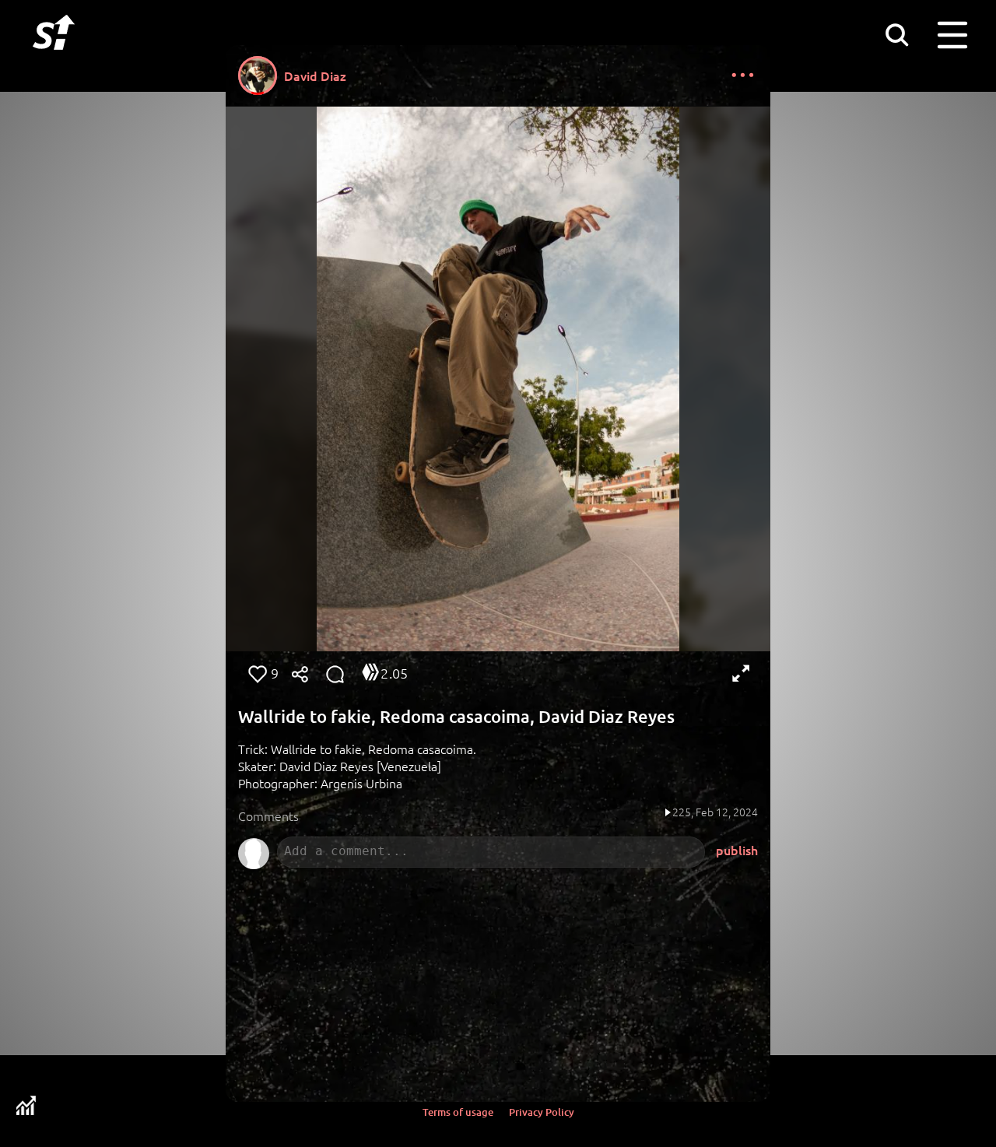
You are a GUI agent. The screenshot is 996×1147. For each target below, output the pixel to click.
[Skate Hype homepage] (53, 58)
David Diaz (315, 75)
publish (737, 849)
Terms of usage (458, 1112)
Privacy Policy (541, 1112)
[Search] (896, 34)
